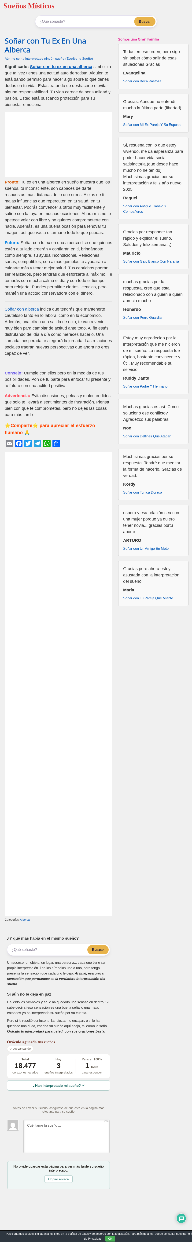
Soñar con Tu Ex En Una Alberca (45, 45)
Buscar (145, 21)
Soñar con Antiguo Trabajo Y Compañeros (144, 208)
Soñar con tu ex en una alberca (61, 66)
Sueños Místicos (29, 5)
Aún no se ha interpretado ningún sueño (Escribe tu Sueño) (49, 58)
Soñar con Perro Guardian (143, 317)
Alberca (25, 919)
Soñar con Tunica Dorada (142, 492)
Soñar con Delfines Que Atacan (147, 436)
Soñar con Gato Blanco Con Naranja (151, 261)
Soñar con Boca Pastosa (142, 81)
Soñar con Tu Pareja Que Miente (148, 598)
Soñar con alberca (22, 309)
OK (110, 1238)
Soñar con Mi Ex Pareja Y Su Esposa (152, 125)
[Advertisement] (58, 144)
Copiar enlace (58, 1179)
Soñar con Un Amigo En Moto (146, 548)
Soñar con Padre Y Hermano (145, 386)
